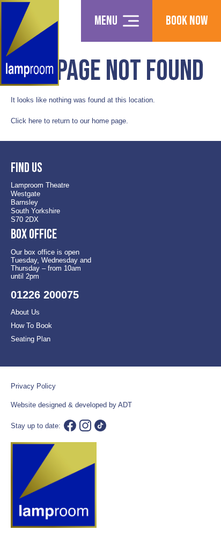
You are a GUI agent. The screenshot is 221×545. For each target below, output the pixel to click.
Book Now (187, 20)
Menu (105, 20)
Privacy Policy (33, 386)
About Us (25, 312)
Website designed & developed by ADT (71, 405)
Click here (26, 121)
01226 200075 (45, 294)
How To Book (31, 326)
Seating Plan (30, 339)
